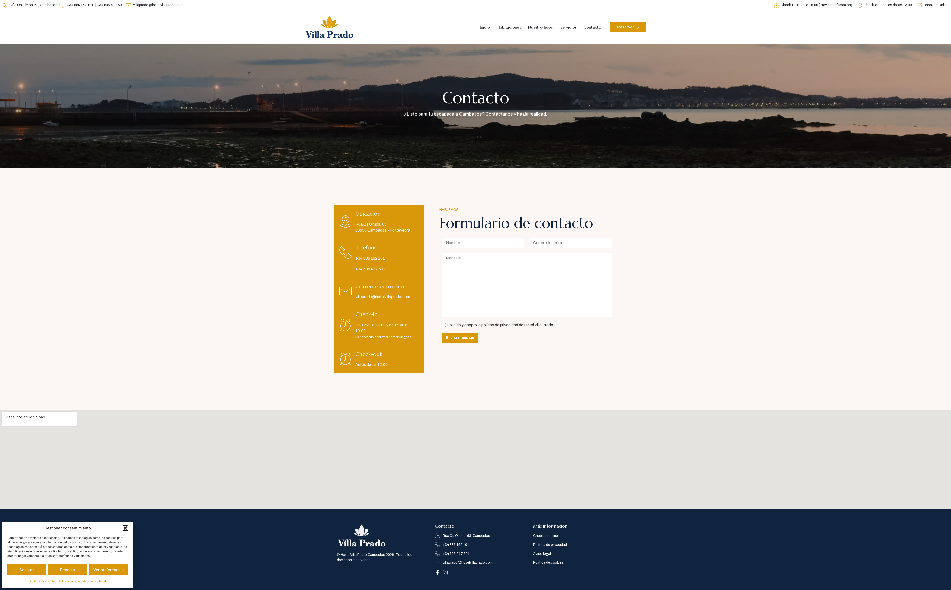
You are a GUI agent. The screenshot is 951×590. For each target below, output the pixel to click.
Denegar (67, 569)
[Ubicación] (345, 221)
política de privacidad (499, 325)
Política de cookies (43, 581)
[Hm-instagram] (445, 572)
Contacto (592, 27)
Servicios (568, 27)
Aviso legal (98, 581)
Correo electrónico (379, 286)
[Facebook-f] (437, 572)
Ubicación (368, 213)
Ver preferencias (108, 569)
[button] (125, 528)
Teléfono (366, 247)
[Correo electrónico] (345, 291)
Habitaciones (509, 27)
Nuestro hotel (540, 27)
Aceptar (26, 569)
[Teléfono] (345, 252)
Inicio (485, 27)
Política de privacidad (73, 581)
